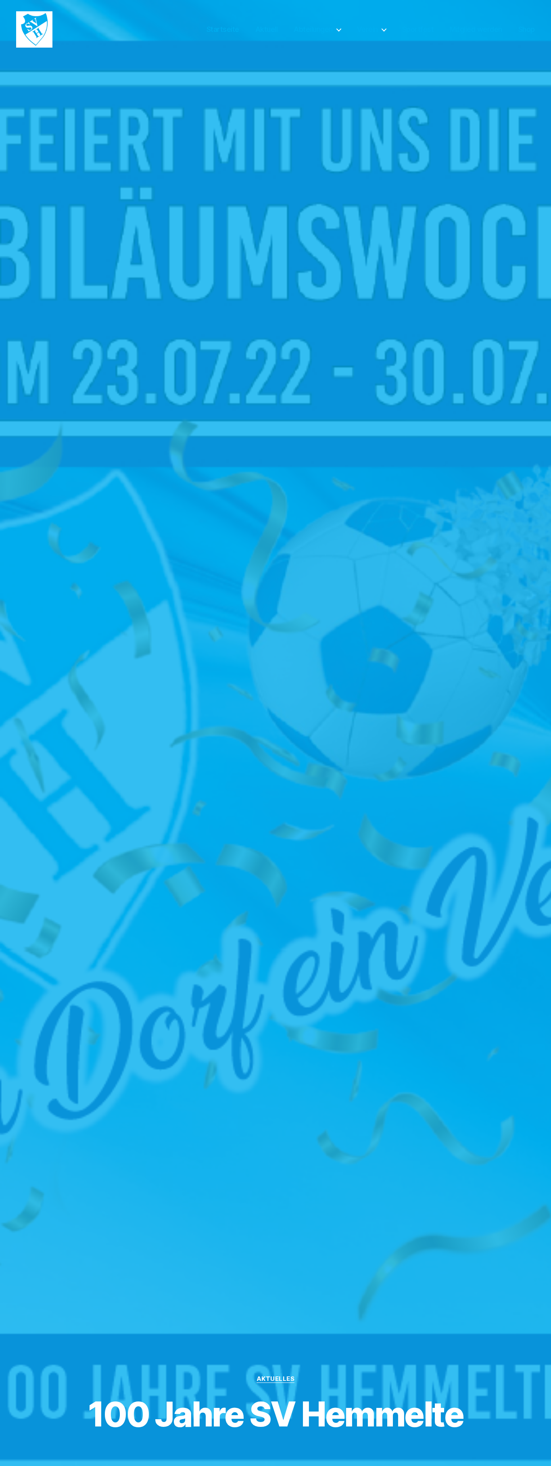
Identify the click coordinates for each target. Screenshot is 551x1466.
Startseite (223, 29)
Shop (526, 29)
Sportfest (418, 29)
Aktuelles (276, 1378)
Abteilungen (313, 29)
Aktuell (266, 29)
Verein (367, 29)
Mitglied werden (476, 29)
